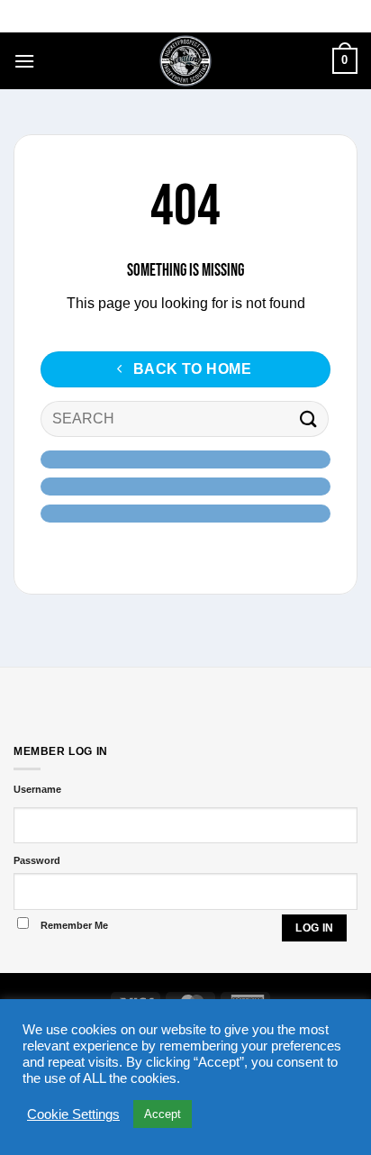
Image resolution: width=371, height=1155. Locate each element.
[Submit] (309, 419)
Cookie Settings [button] (73, 1114)
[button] (24, 61)
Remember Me (74, 925)
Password (37, 860)
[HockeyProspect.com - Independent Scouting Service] (185, 60)
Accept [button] (162, 1114)
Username (37, 789)
